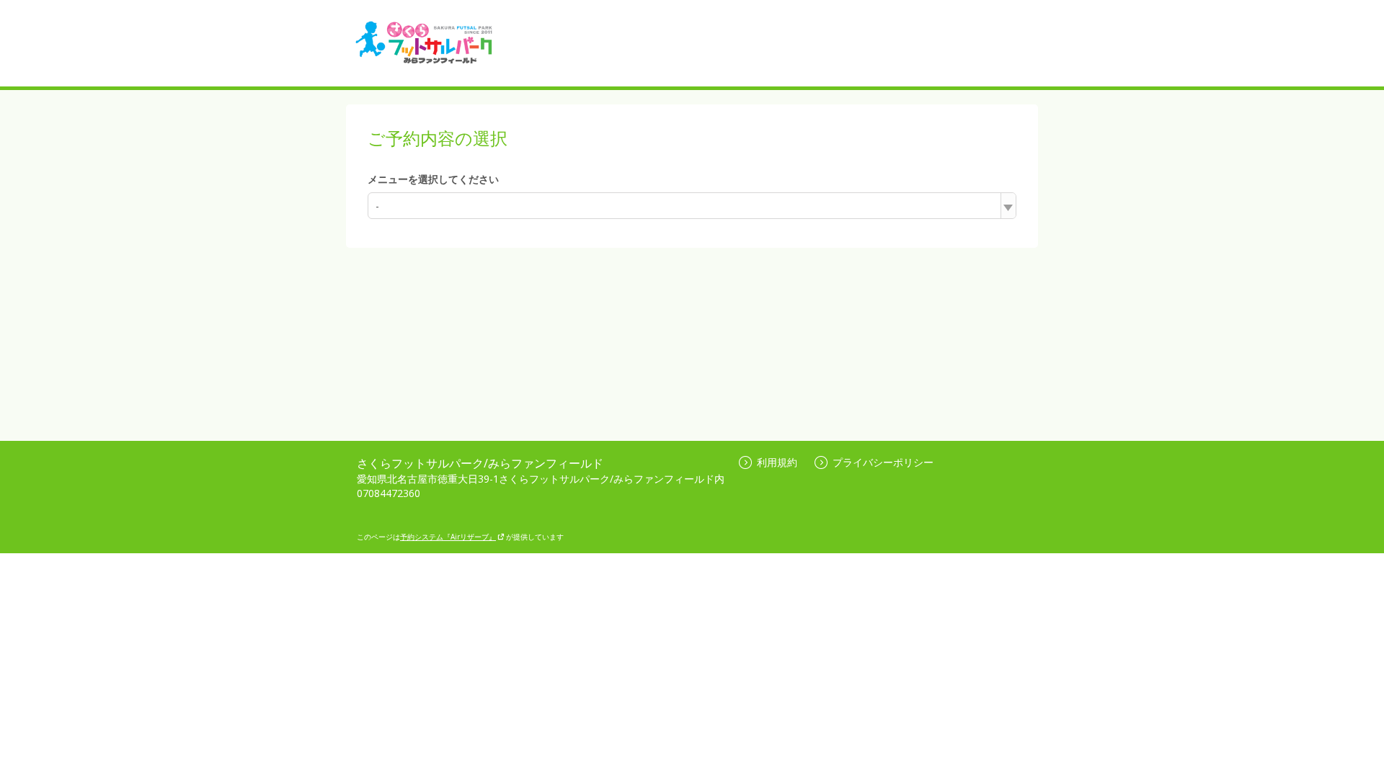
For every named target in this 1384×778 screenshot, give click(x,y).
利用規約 (777, 462)
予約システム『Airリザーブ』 (448, 537)
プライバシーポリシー (883, 462)
